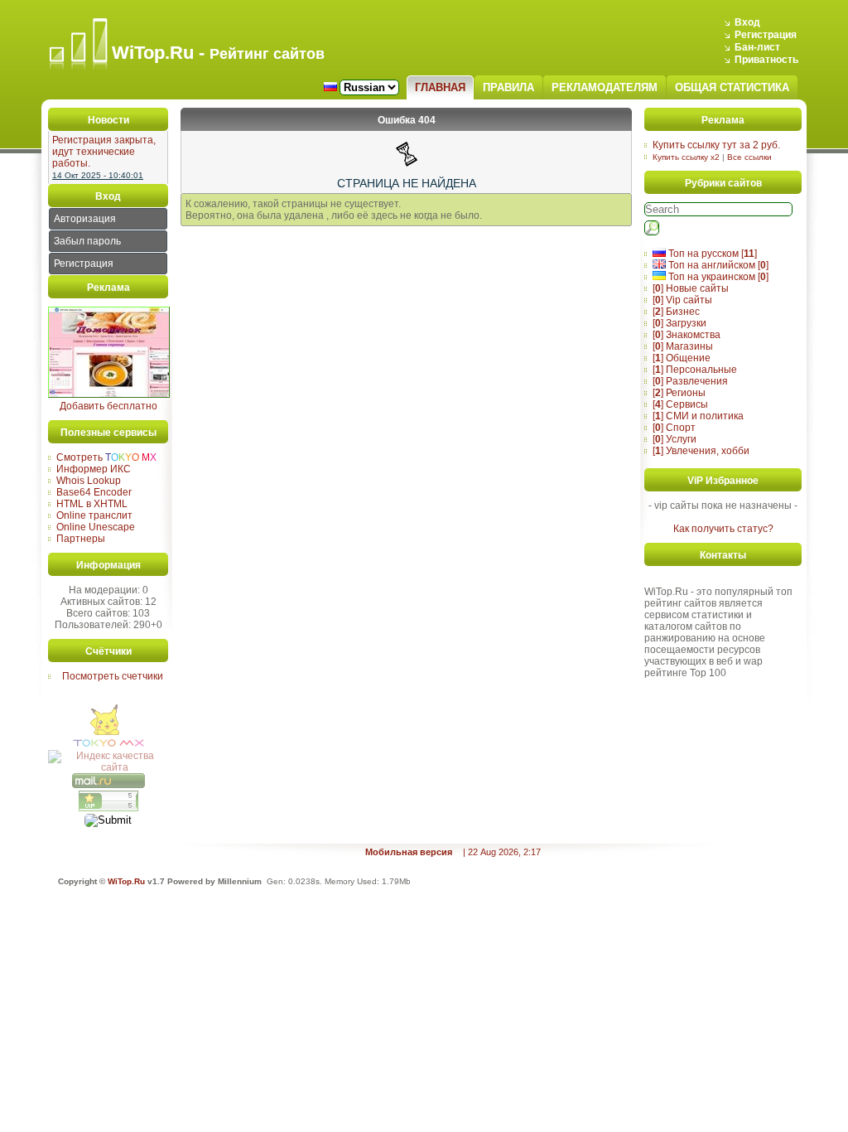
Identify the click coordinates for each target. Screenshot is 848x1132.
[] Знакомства (686, 335)
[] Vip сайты (682, 300)
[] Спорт (674, 427)
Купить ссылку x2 (686, 157)
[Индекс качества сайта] (108, 767)
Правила (508, 87)
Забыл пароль (87, 241)
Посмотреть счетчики (112, 676)
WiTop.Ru (126, 881)
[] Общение (682, 358)
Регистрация (766, 35)
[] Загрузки (679, 323)
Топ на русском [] (711, 253)
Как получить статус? (723, 529)
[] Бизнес (676, 311)
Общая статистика (732, 87)
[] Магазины (683, 346)
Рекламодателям (605, 87)
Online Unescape (95, 527)
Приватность (766, 59)
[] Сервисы (680, 404)
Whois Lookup (88, 480)
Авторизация (85, 219)
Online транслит (94, 515)
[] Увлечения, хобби (701, 451)
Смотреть (106, 457)
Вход (747, 22)
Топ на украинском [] (717, 277)
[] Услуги (674, 439)
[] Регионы (679, 393)
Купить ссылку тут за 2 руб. (716, 145)
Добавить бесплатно (108, 406)
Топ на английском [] (717, 265)
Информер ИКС (93, 469)
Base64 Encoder (94, 492)
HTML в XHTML (92, 504)
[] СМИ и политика (698, 416)
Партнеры (80, 538)
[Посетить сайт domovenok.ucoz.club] (109, 394)
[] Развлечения (690, 381)
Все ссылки (749, 157)
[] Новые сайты (691, 288)
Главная (440, 87)
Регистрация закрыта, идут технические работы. (104, 151)
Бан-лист (757, 47)
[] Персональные (695, 369)
